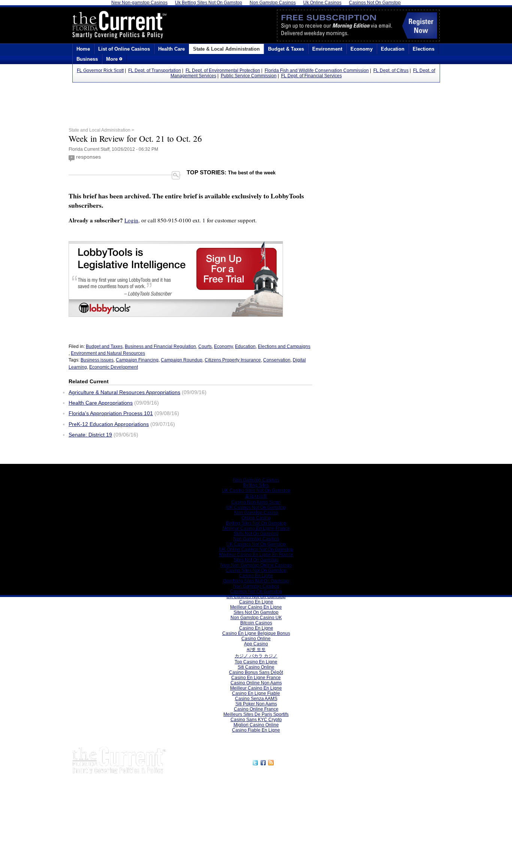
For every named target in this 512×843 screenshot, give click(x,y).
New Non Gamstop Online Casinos (256, 565)
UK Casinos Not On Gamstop (256, 507)
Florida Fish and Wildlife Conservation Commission (317, 70)
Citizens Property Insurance (233, 360)
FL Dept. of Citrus (391, 70)
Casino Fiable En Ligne (256, 730)
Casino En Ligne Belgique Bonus (256, 633)
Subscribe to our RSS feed (307, 762)
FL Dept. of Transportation (154, 70)
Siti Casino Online (256, 667)
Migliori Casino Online (256, 725)
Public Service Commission (249, 75)
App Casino (256, 643)
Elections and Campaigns (284, 346)
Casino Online (256, 638)
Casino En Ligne (256, 575)
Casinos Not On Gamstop (256, 591)
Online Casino (256, 517)
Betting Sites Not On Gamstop (256, 523)
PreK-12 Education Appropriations (109, 424)
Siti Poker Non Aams (256, 703)
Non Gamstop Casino (256, 512)
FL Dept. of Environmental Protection (223, 70)
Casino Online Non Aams (256, 683)
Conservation (276, 360)
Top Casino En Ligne (256, 661)
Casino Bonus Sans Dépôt (256, 672)
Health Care (171, 49)
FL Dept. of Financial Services (311, 75)
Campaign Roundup (181, 360)
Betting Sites (256, 485)
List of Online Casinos (124, 49)
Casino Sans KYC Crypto (256, 719)
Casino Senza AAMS (256, 698)
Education (392, 49)
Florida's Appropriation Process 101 (111, 413)
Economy (361, 49)
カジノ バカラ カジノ (256, 655)
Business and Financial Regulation (160, 346)
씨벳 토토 (256, 649)
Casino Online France (256, 709)
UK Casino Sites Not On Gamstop (256, 490)
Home (83, 49)
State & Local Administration (226, 49)
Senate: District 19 (90, 435)
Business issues (97, 360)
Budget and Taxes (104, 346)
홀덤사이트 (256, 496)
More (112, 59)
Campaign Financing (137, 360)
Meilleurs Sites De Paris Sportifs (256, 714)
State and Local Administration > (101, 130)
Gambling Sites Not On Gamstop (256, 581)
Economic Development (113, 367)
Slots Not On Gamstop (256, 533)
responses (88, 157)
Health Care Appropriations (101, 403)
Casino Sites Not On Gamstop (256, 570)
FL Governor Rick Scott (100, 70)
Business (87, 59)
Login (131, 220)
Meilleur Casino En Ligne (256, 607)
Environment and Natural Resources (108, 353)
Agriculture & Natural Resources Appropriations (124, 392)
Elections (423, 49)
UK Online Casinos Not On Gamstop (256, 549)
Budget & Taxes (286, 49)
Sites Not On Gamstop (256, 559)
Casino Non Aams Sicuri (256, 502)
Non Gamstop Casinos (256, 480)
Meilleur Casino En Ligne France (256, 528)
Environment (327, 49)
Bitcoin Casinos (256, 623)
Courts (205, 346)
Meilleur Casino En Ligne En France (256, 554)
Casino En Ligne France (256, 677)
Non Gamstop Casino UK (256, 617)
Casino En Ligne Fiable (256, 693)
